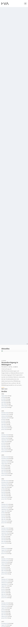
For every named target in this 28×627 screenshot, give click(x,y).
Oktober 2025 (4, 416)
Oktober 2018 (4, 562)
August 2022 (4, 487)
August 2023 (4, 463)
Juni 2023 (3, 467)
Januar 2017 (3, 597)
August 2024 (4, 441)
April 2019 (3, 551)
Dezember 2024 (4, 434)
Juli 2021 (3, 512)
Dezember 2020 (4, 528)
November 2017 (4, 581)
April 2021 (3, 517)
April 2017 (3, 592)
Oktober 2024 (4, 438)
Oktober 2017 (4, 582)
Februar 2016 (4, 616)
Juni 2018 (3, 567)
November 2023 (4, 458)
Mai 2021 (3, 516)
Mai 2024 (3, 444)
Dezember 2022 (4, 480)
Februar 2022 (4, 497)
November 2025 (4, 414)
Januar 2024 (3, 451)
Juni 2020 (3, 536)
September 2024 (4, 439)
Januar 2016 (3, 618)
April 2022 (3, 494)
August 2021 (4, 511)
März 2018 (3, 570)
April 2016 (3, 613)
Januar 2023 (3, 475)
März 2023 (3, 472)
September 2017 (4, 584)
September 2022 (4, 485)
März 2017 (3, 594)
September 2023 (4, 462)
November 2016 (4, 604)
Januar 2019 (3, 553)
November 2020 (4, 529)
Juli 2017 (3, 587)
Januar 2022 (3, 499)
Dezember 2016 (4, 603)
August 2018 (4, 563)
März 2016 (3, 614)
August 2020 (4, 534)
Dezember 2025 (4, 412)
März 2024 (3, 448)
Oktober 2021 (4, 507)
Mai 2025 (3, 422)
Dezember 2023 (4, 457)
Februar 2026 (4, 405)
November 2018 (4, 560)
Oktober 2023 (4, 460)
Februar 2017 (4, 596)
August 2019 (4, 550)
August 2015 (4, 625)
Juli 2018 (3, 565)
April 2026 (3, 402)
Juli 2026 (3, 397)
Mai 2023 (3, 468)
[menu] (25, 3)
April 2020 (3, 539)
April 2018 (3, 569)
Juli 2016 (3, 609)
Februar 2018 (4, 572)
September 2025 (4, 417)
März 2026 (3, 404)
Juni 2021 (3, 514)
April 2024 (3, 446)
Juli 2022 (3, 489)
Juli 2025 (3, 419)
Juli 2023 (3, 465)
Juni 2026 (3, 399)
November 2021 (4, 506)
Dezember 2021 (4, 504)
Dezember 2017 (4, 579)
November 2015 (4, 623)
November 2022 (4, 482)
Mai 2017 (3, 591)
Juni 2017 (3, 589)
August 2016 (4, 608)
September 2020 (4, 533)
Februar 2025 (4, 427)
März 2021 (3, 519)
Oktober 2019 (4, 548)
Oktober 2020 (4, 531)
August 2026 (4, 395)
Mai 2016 (3, 611)
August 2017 (4, 586)
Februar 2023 (4, 473)
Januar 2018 (3, 574)
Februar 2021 (4, 521)
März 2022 (3, 495)
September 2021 (4, 509)
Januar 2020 (3, 543)
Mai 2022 (3, 492)
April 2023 (3, 470)
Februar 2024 (4, 449)
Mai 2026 (3, 400)
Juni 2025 (3, 421)
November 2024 (4, 436)
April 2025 (3, 424)
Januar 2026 (3, 407)
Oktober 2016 (4, 606)
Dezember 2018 (4, 559)
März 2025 (3, 426)
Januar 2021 (3, 522)
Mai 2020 (3, 538)
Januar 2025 (3, 429)
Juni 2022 (3, 490)
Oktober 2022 (4, 484)
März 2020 (3, 541)
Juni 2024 (3, 443)
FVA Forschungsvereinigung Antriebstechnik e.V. (5, 3)
